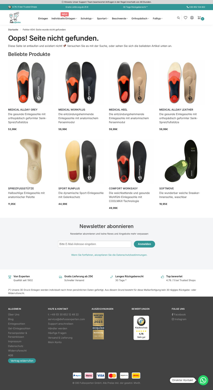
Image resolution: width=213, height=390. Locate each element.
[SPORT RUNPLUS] (81, 161)
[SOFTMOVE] (182, 161)
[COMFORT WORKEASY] (131, 161)
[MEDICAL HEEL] (131, 83)
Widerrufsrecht (17, 350)
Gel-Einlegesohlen (19, 328)
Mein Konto (55, 342)
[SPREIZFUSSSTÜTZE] (31, 161)
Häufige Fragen (57, 333)
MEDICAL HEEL (118, 109)
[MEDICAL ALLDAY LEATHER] (182, 83)
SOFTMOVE (166, 188)
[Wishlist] (48, 65)
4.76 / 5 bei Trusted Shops (24, 7)
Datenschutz (15, 346)
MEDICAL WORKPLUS (71, 109)
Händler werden (57, 328)
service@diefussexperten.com (66, 319)
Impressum (14, 341)
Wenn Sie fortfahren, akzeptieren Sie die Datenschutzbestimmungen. (109, 254)
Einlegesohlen (16, 323)
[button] (201, 18)
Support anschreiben (60, 323)
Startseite (13, 29)
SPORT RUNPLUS (69, 188)
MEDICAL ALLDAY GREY (23, 109)
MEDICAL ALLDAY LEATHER (176, 109)
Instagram (180, 319)
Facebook (179, 314)
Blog (10, 319)
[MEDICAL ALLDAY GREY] (31, 83)
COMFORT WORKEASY (123, 188)
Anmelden (144, 244)
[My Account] (192, 18)
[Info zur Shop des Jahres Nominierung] (108, 326)
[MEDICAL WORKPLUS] (81, 83)
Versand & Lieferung (60, 337)
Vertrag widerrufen (22, 360)
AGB (10, 355)
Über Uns (13, 314)
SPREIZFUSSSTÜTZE (21, 188)
